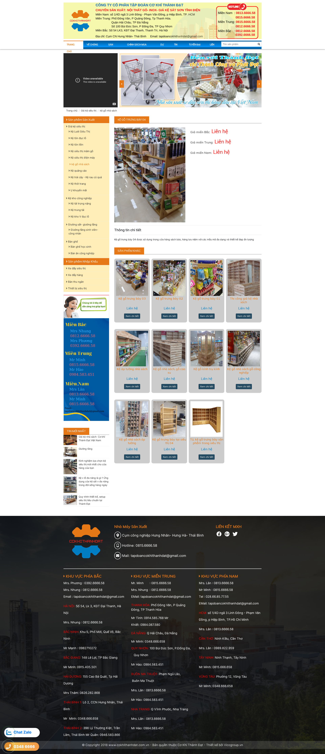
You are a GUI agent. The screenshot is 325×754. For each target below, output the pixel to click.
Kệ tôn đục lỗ (78, 138)
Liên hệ (212, 46)
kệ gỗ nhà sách (108, 110)
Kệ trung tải (77, 210)
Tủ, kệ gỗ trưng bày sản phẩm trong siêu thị (206, 441)
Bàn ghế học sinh (80, 246)
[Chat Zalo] (9, 732)
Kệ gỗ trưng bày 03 (132, 298)
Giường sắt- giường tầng (82, 224)
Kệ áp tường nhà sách (132, 369)
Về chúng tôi (92, 46)
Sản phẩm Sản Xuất (81, 119)
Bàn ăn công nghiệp (82, 253)
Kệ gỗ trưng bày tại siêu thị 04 (169, 441)
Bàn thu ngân (75, 281)
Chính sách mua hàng (137, 46)
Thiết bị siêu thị (77, 288)
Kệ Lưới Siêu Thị (80, 131)
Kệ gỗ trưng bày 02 (169, 298)
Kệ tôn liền (76, 144)
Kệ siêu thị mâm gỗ (81, 151)
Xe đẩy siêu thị (76, 268)
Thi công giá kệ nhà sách (244, 300)
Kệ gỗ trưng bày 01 (206, 298)
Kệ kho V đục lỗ (79, 216)
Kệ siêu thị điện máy (82, 157)
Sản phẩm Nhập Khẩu (83, 261)
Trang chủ (70, 46)
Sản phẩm (111, 46)
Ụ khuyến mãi (78, 190)
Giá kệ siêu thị (88, 110)
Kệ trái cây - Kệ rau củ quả (86, 177)
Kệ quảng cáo (78, 170)
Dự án (162, 46)
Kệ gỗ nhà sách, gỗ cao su (169, 371)
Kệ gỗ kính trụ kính (206, 369)
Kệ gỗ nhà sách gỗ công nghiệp (244, 371)
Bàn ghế (72, 241)
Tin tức (176, 46)
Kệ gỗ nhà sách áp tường (132, 441)
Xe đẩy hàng (75, 275)
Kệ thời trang (78, 183)
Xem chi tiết (132, 316)
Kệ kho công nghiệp (79, 198)
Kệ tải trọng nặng (80, 203)
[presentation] (121, 84)
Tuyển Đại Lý (194, 46)
